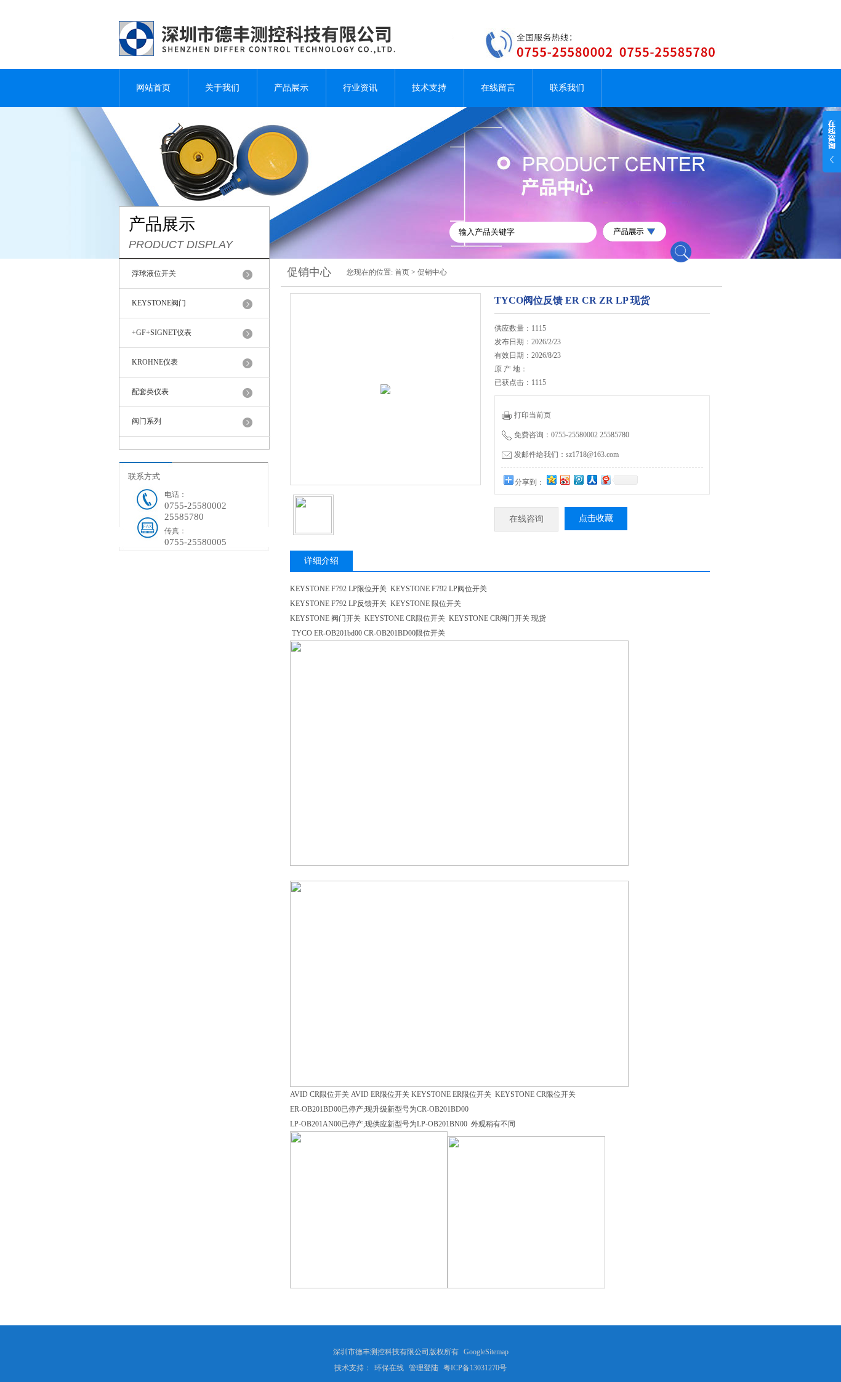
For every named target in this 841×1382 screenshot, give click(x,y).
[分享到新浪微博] (564, 479)
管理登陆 (423, 1368)
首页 (402, 272)
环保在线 (389, 1368)
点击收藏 (596, 518)
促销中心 (432, 272)
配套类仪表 (150, 391)
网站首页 (153, 87)
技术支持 (429, 87)
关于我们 (222, 87)
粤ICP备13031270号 (475, 1368)
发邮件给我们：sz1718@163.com (566, 454)
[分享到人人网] (591, 479)
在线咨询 (526, 518)
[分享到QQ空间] (551, 479)
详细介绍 (321, 560)
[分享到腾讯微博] (578, 479)
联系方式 (144, 476)
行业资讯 (360, 87)
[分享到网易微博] (605, 479)
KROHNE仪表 (155, 362)
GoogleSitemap (486, 1352)
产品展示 (291, 87)
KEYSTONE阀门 (159, 303)
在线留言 (498, 87)
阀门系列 (146, 421)
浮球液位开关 (154, 273)
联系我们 (567, 87)
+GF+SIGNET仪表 (161, 332)
